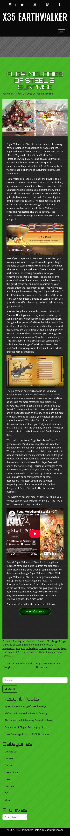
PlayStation (8, 648)
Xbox (41, 652)
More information (35, 611)
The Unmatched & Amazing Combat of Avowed (30, 720)
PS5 (23, 648)
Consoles (31, 641)
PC (48, 641)
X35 (18, 652)
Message (9, 786)
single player (59, 648)
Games (41, 641)
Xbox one (51, 652)
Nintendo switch (43, 644)
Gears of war (12, 772)
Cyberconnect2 (51, 147)
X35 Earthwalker (35, 17)
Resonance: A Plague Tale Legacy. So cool (27, 727)
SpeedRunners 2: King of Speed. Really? (25, 706)
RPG (50, 648)
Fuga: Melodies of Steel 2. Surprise (35, 80)
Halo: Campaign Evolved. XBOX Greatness (27, 734)
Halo (7, 779)
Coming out (19, 641)
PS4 (18, 648)
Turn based (8, 652)
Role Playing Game (36, 648)
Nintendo (29, 644)
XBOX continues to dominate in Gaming (26, 713)
